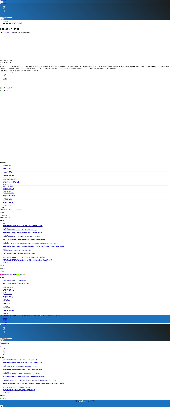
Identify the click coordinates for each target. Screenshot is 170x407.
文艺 (11, 274)
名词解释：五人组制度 (9, 196)
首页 (4, 6)
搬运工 (8, 32)
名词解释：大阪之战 (8, 189)
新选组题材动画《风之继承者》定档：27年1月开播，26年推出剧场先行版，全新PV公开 (27, 260)
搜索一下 (2, 19)
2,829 (10, 191)
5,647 (11, 32)
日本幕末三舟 (6, 303)
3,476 (10, 184)
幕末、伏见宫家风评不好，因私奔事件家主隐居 (16, 283)
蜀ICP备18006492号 (35, 315)
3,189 (10, 198)
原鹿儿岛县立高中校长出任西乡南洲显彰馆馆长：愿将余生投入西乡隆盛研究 (24, 239)
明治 (4, 8)
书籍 (1, 274)
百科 (10, 23)
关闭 (1, 406)
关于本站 (5, 318)
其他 (4, 11)
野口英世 (5, 79)
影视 (8, 274)
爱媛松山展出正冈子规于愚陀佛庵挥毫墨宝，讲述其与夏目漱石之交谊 (22, 232)
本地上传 (18, 209)
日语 (14, 274)
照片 (17, 274)
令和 (4, 223)
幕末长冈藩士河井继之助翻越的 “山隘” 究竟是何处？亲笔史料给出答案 (22, 226)
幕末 (4, 7)
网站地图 (5, 320)
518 (8, 392)
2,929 (10, 177)
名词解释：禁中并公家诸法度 (11, 182)
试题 (24, 274)
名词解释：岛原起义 (8, 175)
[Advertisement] (40, 42)
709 (8, 386)
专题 (4, 10)
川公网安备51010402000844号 (53, 315)
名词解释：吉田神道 (8, 290)
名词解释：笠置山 (8, 297)
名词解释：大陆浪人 (8, 310)
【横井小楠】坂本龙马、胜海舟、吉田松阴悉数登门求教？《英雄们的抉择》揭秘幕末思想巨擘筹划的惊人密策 (33, 246)
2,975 (10, 171)
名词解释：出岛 (7, 168)
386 (8, 372)
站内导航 (5, 322)
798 (8, 379)
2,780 (10, 205)
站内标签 (5, 319)
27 (8, 365)
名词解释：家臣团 (8, 202)
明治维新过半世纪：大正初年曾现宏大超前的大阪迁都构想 (19, 253)
